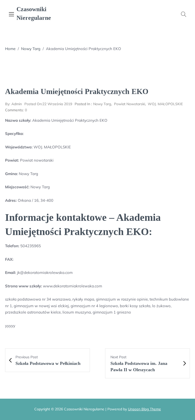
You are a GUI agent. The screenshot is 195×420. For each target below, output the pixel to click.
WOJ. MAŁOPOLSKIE (165, 104)
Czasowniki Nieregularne (34, 13)
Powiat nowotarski (129, 104)
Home (10, 48)
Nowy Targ (30, 48)
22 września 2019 (48, 104)
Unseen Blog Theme (144, 409)
